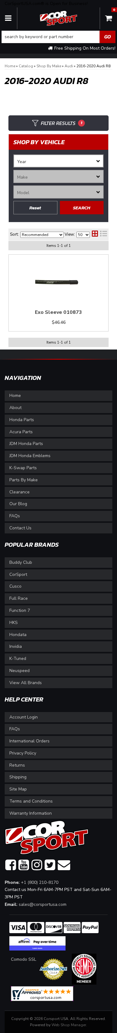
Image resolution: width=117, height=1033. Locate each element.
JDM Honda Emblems (30, 456)
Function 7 (19, 610)
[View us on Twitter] (50, 865)
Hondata (18, 635)
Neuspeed (19, 671)
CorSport (18, 574)
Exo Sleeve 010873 (58, 312)
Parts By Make (23, 480)
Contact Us (20, 528)
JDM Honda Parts (26, 444)
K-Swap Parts (23, 468)
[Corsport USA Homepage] (58, 18)
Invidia (15, 646)
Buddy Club (20, 562)
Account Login (23, 717)
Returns (17, 765)
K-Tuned (17, 658)
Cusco (15, 586)
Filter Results (61, 123)
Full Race (18, 598)
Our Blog (18, 504)
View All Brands (25, 683)
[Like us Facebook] (10, 865)
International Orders (29, 741)
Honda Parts (21, 420)
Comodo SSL (23, 959)
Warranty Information (30, 813)
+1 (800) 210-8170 (39, 882)
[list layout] (103, 234)
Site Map (18, 789)
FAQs (14, 516)
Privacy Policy (22, 753)
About (15, 408)
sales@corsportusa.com (42, 904)
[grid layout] (94, 234)
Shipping (18, 777)
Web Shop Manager (68, 1024)
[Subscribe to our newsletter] (64, 865)
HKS (13, 623)
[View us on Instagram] (37, 865)
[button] (58, 37)
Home (15, 396)
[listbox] (58, 160)
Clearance (19, 492)
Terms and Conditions (31, 801)
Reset (35, 207)
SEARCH (81, 207)
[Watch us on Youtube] (23, 865)
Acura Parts (21, 432)
